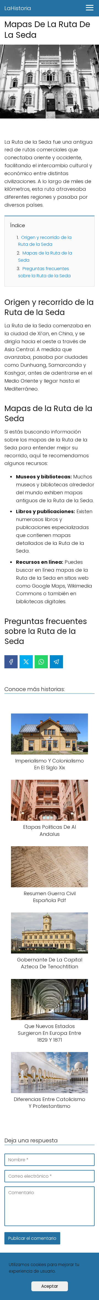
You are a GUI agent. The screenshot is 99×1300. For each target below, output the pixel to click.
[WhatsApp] (41, 661)
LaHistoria (17, 8)
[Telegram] (56, 661)
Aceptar (49, 1286)
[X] (26, 661)
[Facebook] (11, 661)
